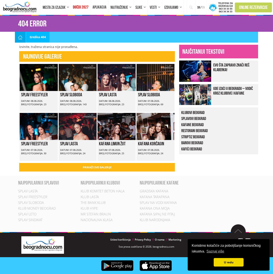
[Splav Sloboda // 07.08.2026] (155, 77)
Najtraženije (119, 7)
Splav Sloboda (71, 94)
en (203, 7)
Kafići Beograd (191, 149)
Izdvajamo (171, 7)
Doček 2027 (81, 7)
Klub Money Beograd (37, 208)
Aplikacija (99, 7)
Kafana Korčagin (151, 143)
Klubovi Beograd (193, 112)
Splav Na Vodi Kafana (158, 202)
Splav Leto (27, 214)
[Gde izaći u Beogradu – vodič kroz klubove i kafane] (195, 94)
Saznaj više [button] (215, 251)
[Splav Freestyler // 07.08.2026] (39, 126)
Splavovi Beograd (193, 118)
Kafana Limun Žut (112, 143)
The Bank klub (93, 202)
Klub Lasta (90, 197)
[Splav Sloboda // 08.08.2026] (78, 77)
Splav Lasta (108, 94)
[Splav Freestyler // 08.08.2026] (39, 77)
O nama (159, 239)
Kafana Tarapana (155, 197)
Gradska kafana (154, 191)
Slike (138, 7)
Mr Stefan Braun (96, 214)
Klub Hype (89, 208)
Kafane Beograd (192, 124)
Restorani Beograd (194, 130)
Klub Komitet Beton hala (103, 191)
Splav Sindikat (30, 220)
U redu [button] (229, 262)
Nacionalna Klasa (97, 220)
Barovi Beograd (192, 142)
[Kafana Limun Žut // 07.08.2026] (116, 126)
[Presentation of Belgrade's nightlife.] (20, 7)
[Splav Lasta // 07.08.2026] (78, 126)
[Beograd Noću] (42, 245)
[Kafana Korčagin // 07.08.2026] (155, 126)
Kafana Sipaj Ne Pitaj (157, 214)
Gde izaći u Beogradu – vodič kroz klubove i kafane (233, 90)
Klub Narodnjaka (155, 220)
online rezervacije (253, 7)
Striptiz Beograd (193, 136)
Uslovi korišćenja (120, 239)
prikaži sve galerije (97, 167)
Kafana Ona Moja (155, 208)
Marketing (174, 239)
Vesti (153, 7)
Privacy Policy (143, 239)
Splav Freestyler (34, 94)
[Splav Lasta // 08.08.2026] (116, 77)
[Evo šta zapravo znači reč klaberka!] (195, 71)
